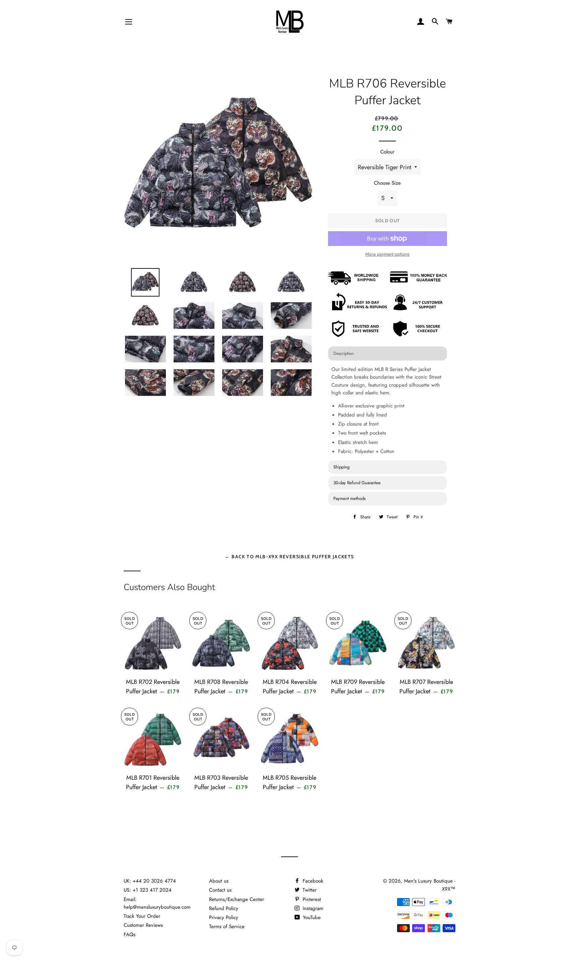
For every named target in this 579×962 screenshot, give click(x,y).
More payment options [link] (387, 254)
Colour (387, 151)
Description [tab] (343, 353)
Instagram (312, 908)
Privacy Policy (223, 917)
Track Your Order (142, 916)
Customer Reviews (143, 925)
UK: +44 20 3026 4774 (150, 881)
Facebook (312, 881)
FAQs (129, 934)
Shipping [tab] (341, 467)
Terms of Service (227, 926)
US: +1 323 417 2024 (148, 890)
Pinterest (311, 899)
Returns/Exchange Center (236, 899)
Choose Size (387, 183)
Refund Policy (223, 908)
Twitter (309, 890)
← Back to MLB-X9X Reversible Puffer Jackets (289, 556)
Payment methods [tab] (349, 498)
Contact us (220, 890)
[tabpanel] (387, 411)
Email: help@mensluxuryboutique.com (157, 903)
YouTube (311, 917)
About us (219, 881)
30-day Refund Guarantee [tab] (357, 482)
